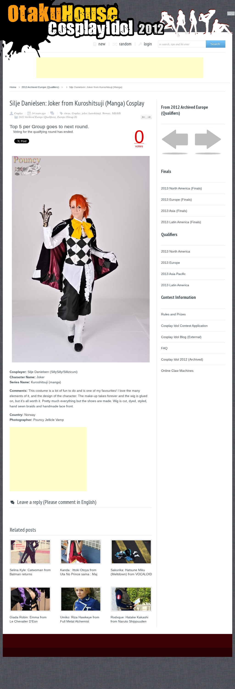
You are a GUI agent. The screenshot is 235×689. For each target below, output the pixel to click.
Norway (106, 113)
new (101, 44)
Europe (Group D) (67, 117)
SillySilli (116, 113)
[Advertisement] (119, 67)
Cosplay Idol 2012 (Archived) (182, 359)
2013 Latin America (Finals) (181, 222)
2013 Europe (170, 262)
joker (84, 113)
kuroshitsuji (95, 113)
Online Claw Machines (177, 370)
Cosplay (18, 113)
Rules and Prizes (173, 314)
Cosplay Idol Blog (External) (181, 337)
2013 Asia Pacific (173, 274)
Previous (143, 117)
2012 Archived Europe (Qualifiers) (40, 87)
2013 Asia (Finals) (174, 211)
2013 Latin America (175, 285)
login (148, 44)
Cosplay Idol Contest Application (184, 326)
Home (13, 87)
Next (149, 117)
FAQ (164, 348)
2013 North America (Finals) (181, 188)
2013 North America (175, 251)
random (125, 44)
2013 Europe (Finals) (176, 199)
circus (67, 113)
